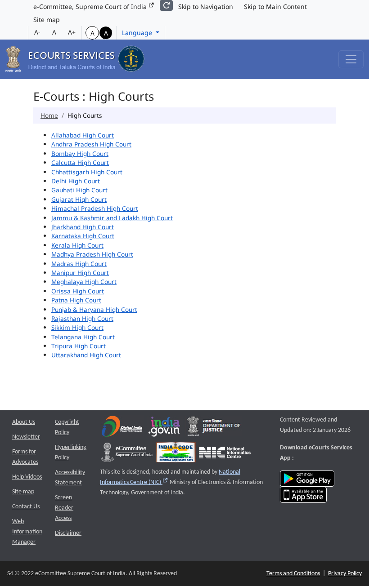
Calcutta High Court (80, 162)
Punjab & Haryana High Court (94, 309)
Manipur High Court (80, 272)
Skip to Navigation (205, 6)
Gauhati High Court (79, 190)
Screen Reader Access (64, 508)
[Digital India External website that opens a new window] (122, 428)
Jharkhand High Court (82, 226)
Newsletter (26, 437)
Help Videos (27, 477)
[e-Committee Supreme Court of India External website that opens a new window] (126, 454)
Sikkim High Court (77, 327)
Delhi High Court (75, 181)
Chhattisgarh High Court (86, 172)
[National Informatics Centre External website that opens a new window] (225, 454)
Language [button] (138, 32)
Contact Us (26, 507)
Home (49, 115)
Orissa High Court (77, 291)
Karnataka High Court (82, 235)
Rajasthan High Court (82, 318)
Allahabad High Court (82, 135)
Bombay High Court (79, 153)
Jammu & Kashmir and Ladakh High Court (112, 217)
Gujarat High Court (79, 199)
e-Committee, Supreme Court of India (90, 6)
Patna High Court (76, 300)
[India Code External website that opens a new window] (176, 454)
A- (37, 32)
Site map (46, 19)
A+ (72, 32)
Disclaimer (68, 533)
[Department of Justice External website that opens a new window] (214, 428)
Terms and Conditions (293, 574)
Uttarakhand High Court (86, 355)
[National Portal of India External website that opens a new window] (165, 428)
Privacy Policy (345, 574)
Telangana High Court (83, 337)
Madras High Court (79, 263)
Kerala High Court (77, 245)
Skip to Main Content (275, 6)
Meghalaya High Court (84, 281)
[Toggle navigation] (351, 59)
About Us (23, 422)
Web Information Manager (27, 532)
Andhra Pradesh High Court (91, 144)
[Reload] (166, 5)
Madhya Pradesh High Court (92, 254)
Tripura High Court (78, 346)
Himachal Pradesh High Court (94, 208)
